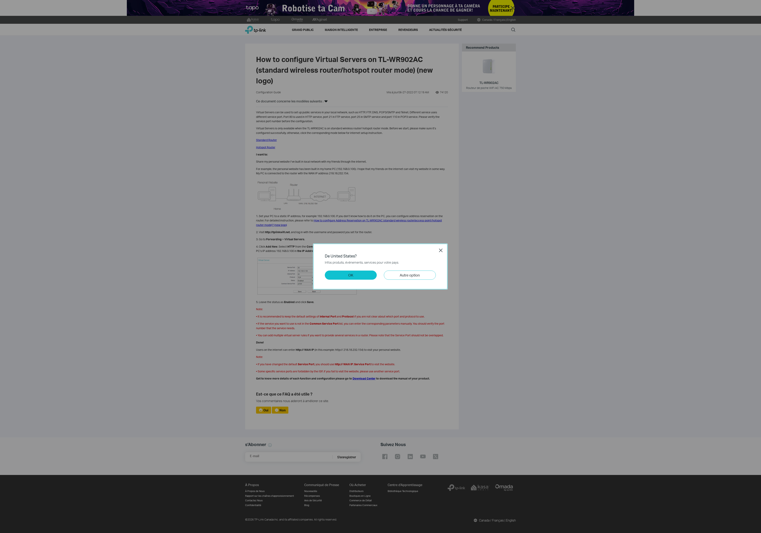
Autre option (410, 275)
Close (441, 250)
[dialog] (380, 266)
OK (350, 275)
